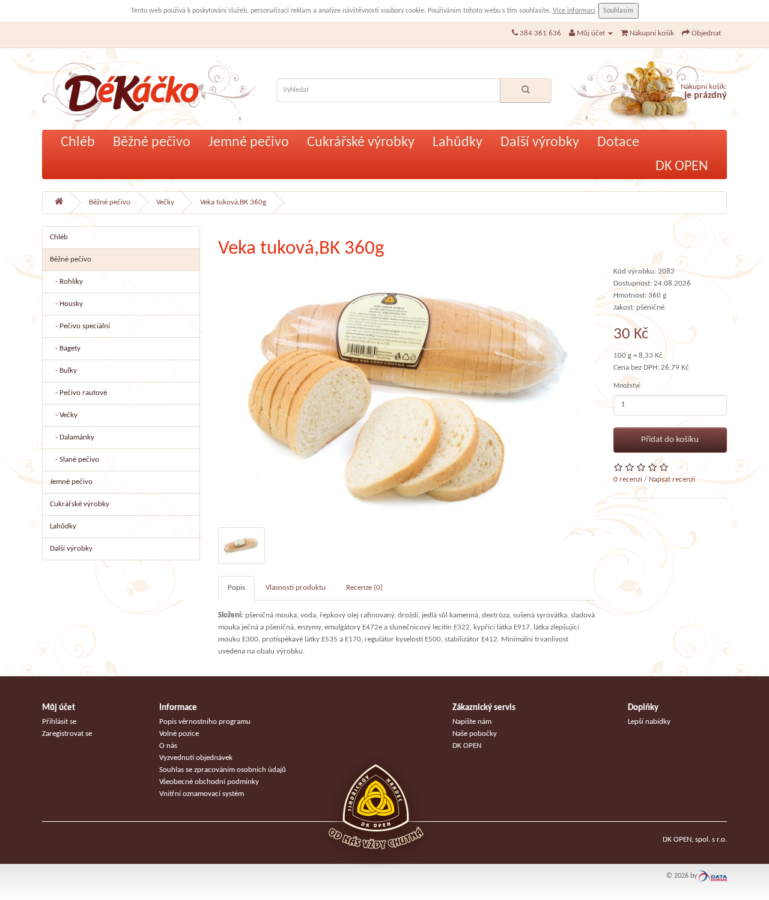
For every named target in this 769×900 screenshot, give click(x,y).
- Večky (64, 415)
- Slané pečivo (74, 460)
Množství (626, 386)
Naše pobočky (474, 734)
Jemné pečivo (248, 142)
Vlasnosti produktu (296, 588)
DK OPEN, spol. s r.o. (695, 839)
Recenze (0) (364, 588)
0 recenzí (627, 479)
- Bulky (63, 371)
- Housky (66, 304)
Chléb (78, 142)
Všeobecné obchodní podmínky (209, 782)
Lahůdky (457, 142)
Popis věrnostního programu (205, 722)
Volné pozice (179, 734)
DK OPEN (681, 166)
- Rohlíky (66, 282)
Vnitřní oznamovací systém (201, 794)
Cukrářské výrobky (361, 142)
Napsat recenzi (672, 479)
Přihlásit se (59, 722)
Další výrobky (539, 142)
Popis (236, 588)
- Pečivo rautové (78, 393)
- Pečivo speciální (80, 326)
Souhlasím (618, 10)
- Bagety (65, 348)
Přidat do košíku (670, 439)
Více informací (574, 10)
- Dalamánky (72, 437)
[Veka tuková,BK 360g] (406, 396)
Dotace (618, 142)
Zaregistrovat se (67, 734)
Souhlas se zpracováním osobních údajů (222, 770)
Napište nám (471, 722)
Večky (165, 202)
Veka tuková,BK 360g (233, 202)
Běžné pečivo (151, 142)
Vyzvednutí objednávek (196, 758)
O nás (168, 746)
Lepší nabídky (649, 722)
